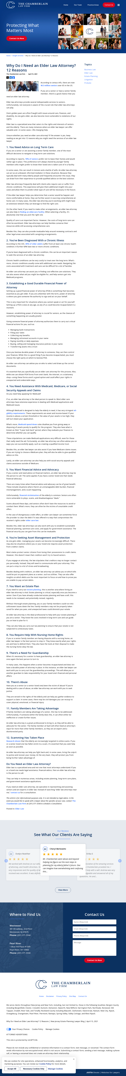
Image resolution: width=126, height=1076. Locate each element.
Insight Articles (18, 56)
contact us (15, 792)
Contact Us (109, 5)
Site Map (72, 996)
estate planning (34, 589)
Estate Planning (91, 76)
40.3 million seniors (49, 85)
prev (6, 862)
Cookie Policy (37, 1029)
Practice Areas (93, 5)
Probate (87, 83)
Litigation (88, 79)
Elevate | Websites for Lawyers (103, 1072)
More (119, 5)
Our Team (78, 5)
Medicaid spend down (27, 424)
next (120, 862)
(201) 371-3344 (23, 935)
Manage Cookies (52, 1029)
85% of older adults (34, 244)
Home (66, 5)
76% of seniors (31, 159)
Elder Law (19, 809)
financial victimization (29, 495)
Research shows (13, 741)
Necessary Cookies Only (33, 1069)
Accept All (11, 1069)
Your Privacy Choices (21, 1029)
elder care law (32, 520)
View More (63, 890)
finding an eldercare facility (32, 212)
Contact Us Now (16, 38)
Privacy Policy (61, 996)
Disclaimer (50, 996)
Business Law (90, 69)
